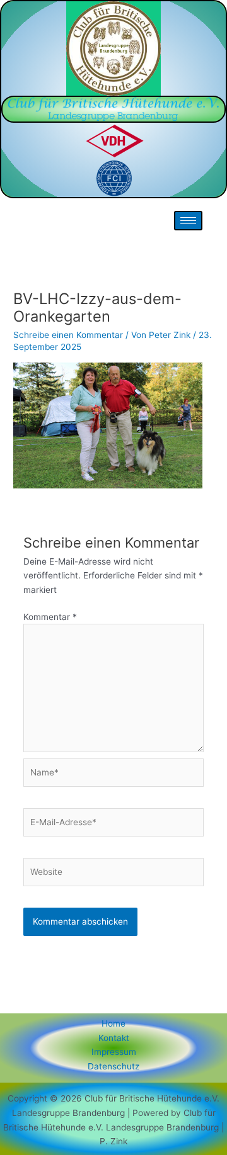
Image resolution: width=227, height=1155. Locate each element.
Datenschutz (113, 1066)
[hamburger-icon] (188, 220)
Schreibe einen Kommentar (68, 335)
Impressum (113, 1052)
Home (113, 1023)
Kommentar (50, 617)
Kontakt (113, 1038)
